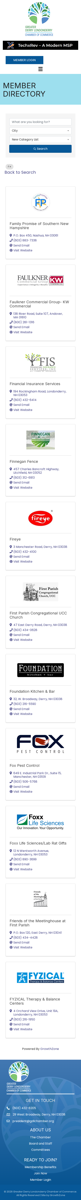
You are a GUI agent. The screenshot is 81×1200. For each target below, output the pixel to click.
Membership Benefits (40, 1167)
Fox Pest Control (24, 765)
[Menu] (40, 69)
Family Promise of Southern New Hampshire (39, 225)
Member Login (40, 1180)
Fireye (15, 539)
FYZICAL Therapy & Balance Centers (35, 1001)
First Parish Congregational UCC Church (38, 615)
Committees (40, 1150)
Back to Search (20, 172)
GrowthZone (49, 1049)
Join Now (40, 1173)
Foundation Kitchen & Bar (32, 691)
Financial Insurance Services (35, 384)
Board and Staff (40, 1143)
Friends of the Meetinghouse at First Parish (38, 923)
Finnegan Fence (24, 461)
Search (42, 149)
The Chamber (40, 1137)
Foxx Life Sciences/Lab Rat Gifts (38, 843)
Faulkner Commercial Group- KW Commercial (39, 304)
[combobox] (40, 130)
